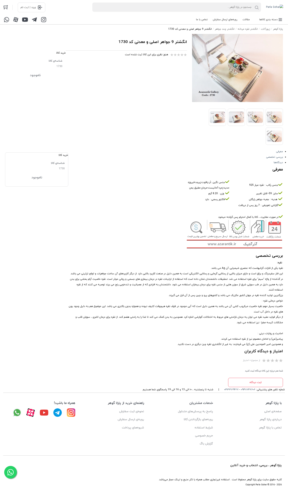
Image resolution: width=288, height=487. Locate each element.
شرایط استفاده (204, 428)
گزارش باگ (206, 444)
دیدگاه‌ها (278, 162)
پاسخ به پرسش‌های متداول (195, 411)
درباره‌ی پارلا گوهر (271, 419)
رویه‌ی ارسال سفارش (131, 419)
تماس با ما (202, 19)
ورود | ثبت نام (28, 7)
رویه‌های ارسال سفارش (225, 19)
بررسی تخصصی (274, 157)
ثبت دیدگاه (255, 382)
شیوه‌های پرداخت (133, 428)
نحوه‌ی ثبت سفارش (131, 411)
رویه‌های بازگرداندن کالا (198, 419)
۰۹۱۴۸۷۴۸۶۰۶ (248, 389)
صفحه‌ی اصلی (273, 411)
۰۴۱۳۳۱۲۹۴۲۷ (231, 389)
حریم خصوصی (204, 436)
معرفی (279, 151)
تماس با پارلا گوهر (270, 428)
